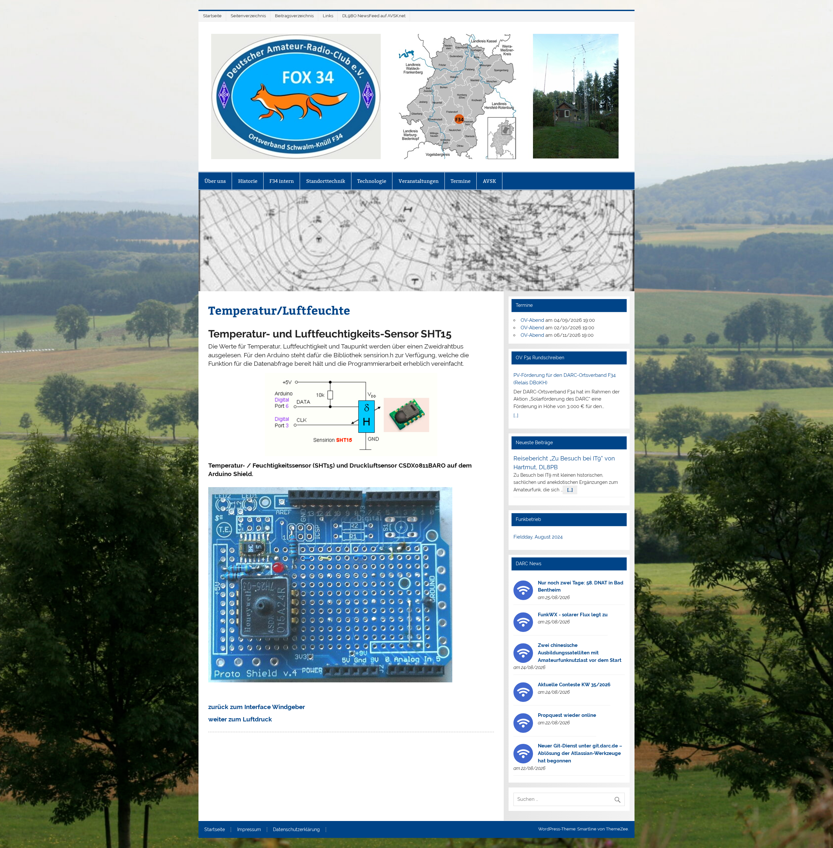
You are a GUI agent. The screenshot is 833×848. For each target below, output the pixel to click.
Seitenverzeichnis (248, 15)
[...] (570, 489)
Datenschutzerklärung (296, 829)
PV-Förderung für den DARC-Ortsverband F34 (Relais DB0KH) (564, 379)
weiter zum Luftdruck (240, 719)
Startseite (212, 15)
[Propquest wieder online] (523, 731)
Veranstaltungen (419, 181)
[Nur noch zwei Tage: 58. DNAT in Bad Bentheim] (523, 598)
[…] (515, 415)
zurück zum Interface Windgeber (256, 706)
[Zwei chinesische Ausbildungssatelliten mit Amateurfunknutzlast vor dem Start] (523, 661)
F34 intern (281, 181)
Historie (247, 181)
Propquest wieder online (567, 715)
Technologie (371, 181)
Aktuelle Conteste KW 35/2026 (574, 685)
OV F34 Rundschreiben (540, 357)
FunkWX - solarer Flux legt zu (573, 615)
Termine (461, 181)
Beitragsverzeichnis (294, 15)
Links (328, 15)
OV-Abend (532, 320)
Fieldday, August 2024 (538, 537)
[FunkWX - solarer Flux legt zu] (523, 630)
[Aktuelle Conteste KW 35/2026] (523, 700)
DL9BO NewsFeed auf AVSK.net (373, 15)
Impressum (249, 829)
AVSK (489, 181)
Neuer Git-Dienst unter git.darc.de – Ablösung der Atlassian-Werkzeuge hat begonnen (580, 753)
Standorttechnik (325, 181)
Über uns (215, 181)
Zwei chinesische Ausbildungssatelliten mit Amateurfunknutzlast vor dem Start (579, 652)
